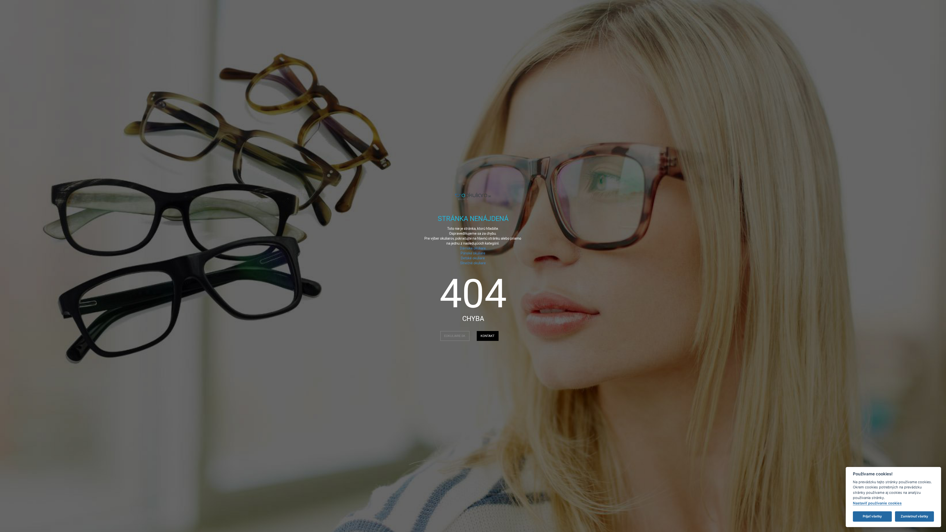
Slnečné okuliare (473, 263)
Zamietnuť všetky (914, 516)
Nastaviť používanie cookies (877, 503)
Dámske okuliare (473, 248)
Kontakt (487, 336)
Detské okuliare (473, 258)
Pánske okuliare (473, 253)
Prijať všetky (872, 516)
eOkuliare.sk (454, 336)
